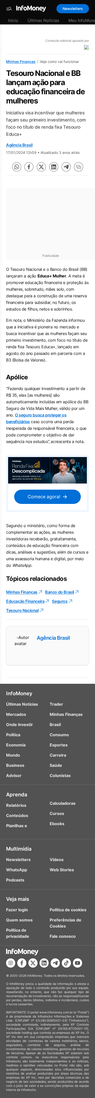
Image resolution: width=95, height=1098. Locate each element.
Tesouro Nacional (22, 610)
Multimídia (18, 849)
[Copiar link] (78, 166)
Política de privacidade (17, 933)
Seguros (59, 601)
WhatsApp (16, 869)
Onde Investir (19, 724)
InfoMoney (19, 693)
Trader (56, 704)
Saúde (56, 765)
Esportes (59, 744)
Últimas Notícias (43, 20)
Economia (16, 744)
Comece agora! (44, 496)
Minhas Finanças (20, 61)
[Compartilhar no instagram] (10, 963)
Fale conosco (63, 936)
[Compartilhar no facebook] (28, 166)
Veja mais (17, 899)
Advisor (14, 775)
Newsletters (73, 8)
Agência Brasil (19, 145)
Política (13, 734)
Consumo (59, 734)
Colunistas (60, 775)
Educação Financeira (25, 601)
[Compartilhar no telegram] (66, 166)
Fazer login (17, 909)
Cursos (57, 813)
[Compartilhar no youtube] (77, 963)
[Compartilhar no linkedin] (53, 166)
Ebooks (57, 823)
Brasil (55, 724)
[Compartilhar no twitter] (41, 166)
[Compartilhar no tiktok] (66, 963)
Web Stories (62, 869)
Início (13, 20)
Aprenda (16, 795)
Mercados (16, 714)
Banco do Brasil (59, 592)
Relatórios (16, 805)
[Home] (31, 9)
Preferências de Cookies (65, 923)
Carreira (58, 755)
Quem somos (19, 919)
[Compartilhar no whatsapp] (16, 166)
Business (15, 765)
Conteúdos (17, 815)
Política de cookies (68, 909)
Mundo (13, 755)
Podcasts (15, 879)
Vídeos (57, 859)
